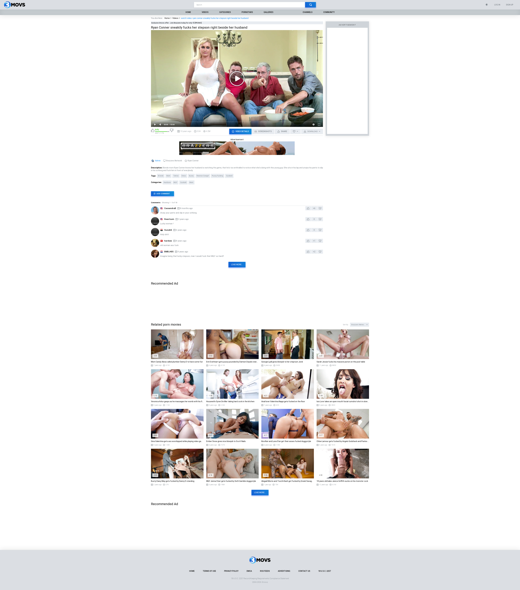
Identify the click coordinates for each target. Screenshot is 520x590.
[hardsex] (155, 243)
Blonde (160, 176)
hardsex (168, 241)
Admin (158, 161)
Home (188, 12)
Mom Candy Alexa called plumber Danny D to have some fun (177, 362)
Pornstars (247, 12)
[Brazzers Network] (237, 154)
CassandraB (170, 208)
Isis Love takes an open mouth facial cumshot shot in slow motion (343, 401)
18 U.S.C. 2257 (324, 571)
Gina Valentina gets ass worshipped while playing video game (177, 441)
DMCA (249, 571)
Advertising (284, 571)
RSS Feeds (265, 571)
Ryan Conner (193, 161)
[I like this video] (152, 131)
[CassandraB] (155, 210)
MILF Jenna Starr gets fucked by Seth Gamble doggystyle (231, 481)
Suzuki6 (168, 230)
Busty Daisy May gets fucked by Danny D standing (172, 481)
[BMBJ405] (155, 254)
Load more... (237, 264)
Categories (225, 12)
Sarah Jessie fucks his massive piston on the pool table (341, 362)
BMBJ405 (169, 251)
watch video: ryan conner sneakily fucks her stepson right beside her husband (214, 18)
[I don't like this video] (171, 131)
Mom (168, 176)
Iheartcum (169, 219)
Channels (307, 12)
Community (329, 12)
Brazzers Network (174, 161)
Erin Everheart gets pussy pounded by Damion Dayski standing (232, 362)
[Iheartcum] (155, 221)
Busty (191, 176)
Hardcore (167, 182)
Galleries (268, 12)
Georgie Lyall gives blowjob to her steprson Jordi (282, 362)
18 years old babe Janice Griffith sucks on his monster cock (342, 481)
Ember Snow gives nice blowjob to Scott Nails (226, 441)
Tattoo (176, 176)
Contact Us (304, 571)
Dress (184, 176)
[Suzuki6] (155, 232)
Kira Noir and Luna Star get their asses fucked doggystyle (286, 441)
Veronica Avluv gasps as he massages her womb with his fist (177, 401)
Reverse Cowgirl (203, 176)
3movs (265, 582)
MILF (175, 182)
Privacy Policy (231, 571)
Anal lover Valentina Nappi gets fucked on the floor (283, 401)
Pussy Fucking (217, 176)
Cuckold (229, 176)
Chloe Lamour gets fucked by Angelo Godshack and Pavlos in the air (343, 441)
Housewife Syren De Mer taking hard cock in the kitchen (230, 401)
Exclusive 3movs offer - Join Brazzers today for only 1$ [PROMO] (176, 23)
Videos (205, 12)
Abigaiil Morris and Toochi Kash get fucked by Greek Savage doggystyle (287, 481)
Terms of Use (209, 571)
